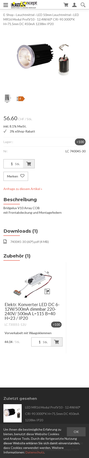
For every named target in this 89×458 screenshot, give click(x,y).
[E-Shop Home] (24, 4)
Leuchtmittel (25, 15)
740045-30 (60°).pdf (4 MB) (29, 242)
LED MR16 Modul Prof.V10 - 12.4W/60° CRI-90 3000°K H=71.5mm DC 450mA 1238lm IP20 (41, 19)
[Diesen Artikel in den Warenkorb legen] (28, 163)
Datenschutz (35, 452)
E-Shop (8, 15)
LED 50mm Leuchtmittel (54, 15)
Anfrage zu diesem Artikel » (22, 189)
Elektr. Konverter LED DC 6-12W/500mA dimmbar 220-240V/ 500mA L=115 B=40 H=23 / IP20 (32, 311)
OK (76, 432)
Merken (13, 176)
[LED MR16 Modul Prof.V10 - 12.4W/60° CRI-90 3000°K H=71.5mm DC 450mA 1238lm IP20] (12, 413)
